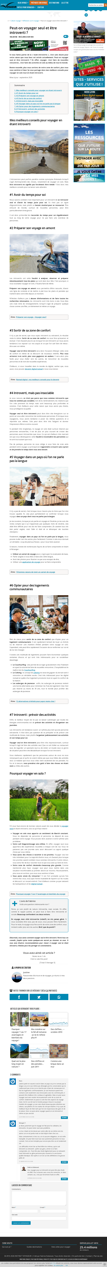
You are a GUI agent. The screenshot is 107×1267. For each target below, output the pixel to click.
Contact (89, 1256)
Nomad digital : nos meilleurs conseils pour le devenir (37, 379)
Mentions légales (25, 1259)
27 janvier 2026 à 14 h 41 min (26, 1161)
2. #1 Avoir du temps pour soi (26, 93)
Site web (14, 1215)
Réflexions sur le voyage (30, 21)
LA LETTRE (65, 3)
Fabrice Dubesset (33, 1167)
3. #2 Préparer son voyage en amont (29, 96)
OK (67, 1265)
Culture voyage (16, 21)
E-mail (42, 1207)
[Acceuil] (8, 21)
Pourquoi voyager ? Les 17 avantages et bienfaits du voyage (40, 894)
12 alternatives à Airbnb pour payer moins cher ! (35, 701)
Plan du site (98, 1256)
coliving (36, 673)
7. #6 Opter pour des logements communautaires (34, 106)
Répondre (64, 1117)
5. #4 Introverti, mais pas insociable (28, 101)
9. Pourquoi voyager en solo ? (26, 111)
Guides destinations (34, 1247)
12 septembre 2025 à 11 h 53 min (26, 1117)
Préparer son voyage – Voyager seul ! (31, 317)
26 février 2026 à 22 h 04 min (34, 1178)
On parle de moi (78, 1256)
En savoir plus (58, 1265)
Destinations (54, 3)
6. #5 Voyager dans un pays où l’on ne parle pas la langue (37, 104)
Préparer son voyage (39, 3)
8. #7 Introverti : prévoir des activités (29, 109)
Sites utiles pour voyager (60, 1247)
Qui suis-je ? (6, 1247)
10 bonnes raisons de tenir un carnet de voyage (35, 572)
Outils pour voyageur (25, 7)
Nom (14, 1207)
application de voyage (31, 562)
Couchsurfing (29, 670)
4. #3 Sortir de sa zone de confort (28, 98)
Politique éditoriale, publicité (40, 1259)
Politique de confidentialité (58, 1259)
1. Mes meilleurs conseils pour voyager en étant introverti (38, 90)
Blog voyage (22, 3)
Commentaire (16, 1189)
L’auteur (40, 7)
